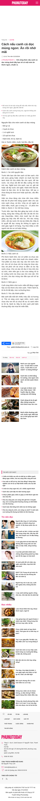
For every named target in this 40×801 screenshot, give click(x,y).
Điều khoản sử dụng (13, 797)
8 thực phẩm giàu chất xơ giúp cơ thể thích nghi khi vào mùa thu (20, 496)
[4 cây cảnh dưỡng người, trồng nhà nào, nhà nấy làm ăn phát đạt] (8, 596)
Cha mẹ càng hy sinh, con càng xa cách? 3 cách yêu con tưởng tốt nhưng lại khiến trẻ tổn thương (20, 511)
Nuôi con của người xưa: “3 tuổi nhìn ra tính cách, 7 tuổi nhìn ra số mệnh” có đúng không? (29, 367)
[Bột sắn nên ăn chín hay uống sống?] (8, 663)
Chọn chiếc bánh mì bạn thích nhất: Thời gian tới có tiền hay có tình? (27, 631)
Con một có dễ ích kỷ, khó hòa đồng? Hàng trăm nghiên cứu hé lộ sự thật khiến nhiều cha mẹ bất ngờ (19, 483)
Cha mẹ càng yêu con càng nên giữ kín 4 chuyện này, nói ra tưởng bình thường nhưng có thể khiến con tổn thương (20, 502)
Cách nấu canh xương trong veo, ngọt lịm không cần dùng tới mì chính (19, 111)
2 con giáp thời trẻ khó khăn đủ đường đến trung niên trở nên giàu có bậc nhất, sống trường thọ (26, 545)
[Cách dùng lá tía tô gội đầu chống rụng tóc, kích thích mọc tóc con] (10, 404)
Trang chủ (4, 40)
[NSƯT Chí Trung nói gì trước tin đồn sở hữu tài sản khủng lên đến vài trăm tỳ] (8, 575)
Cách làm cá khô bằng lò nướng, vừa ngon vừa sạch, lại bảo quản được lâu (29, 379)
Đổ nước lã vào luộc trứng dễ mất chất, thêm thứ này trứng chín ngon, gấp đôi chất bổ (20, 106)
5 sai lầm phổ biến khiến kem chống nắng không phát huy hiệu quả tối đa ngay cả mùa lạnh (27, 554)
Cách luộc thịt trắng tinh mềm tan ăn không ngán (19, 507)
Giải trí (26, 719)
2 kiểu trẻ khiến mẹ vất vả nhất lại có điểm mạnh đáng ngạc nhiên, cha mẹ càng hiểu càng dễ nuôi (19, 477)
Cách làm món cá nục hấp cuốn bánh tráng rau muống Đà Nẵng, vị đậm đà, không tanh (27, 652)
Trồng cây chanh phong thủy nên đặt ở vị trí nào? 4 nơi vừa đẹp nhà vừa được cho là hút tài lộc (27, 703)
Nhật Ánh (35, 352)
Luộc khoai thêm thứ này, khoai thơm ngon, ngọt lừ (26, 610)
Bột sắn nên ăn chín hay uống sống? (26, 661)
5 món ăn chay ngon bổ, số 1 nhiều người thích (19, 488)
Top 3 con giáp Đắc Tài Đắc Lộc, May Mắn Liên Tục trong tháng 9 (27, 640)
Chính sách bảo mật (26, 797)
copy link (35, 347)
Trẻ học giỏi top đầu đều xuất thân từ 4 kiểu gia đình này (19, 117)
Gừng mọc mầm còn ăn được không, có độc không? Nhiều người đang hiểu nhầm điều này (27, 693)
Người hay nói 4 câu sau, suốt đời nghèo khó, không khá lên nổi (26, 585)
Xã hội (9, 714)
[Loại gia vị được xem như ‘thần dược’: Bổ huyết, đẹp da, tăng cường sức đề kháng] (10, 392)
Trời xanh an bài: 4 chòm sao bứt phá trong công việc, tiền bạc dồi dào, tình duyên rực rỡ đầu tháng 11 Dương (27, 534)
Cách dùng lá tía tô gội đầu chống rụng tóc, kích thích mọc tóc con (29, 402)
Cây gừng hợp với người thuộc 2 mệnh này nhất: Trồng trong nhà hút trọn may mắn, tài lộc (27, 621)
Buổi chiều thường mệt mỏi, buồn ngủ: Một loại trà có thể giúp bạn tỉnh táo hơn (29, 415)
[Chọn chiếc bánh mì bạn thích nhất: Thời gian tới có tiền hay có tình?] (8, 632)
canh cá (24, 357)
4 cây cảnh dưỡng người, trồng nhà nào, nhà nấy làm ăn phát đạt (27, 594)
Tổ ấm (17, 714)
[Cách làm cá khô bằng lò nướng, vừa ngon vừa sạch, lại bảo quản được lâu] (10, 380)
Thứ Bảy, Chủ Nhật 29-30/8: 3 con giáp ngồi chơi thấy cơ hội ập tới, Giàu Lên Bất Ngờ (26, 672)
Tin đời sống (8, 728)
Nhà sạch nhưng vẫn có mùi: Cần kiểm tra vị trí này (25, 681)
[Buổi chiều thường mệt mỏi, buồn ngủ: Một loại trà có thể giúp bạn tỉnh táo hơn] (10, 416)
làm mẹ (12, 357)
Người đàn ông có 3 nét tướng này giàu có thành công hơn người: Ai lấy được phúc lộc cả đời (26, 524)
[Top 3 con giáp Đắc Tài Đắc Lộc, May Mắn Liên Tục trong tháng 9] (8, 643)
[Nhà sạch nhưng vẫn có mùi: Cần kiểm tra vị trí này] (8, 684)
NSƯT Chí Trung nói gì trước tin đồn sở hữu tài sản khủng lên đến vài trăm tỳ (27, 574)
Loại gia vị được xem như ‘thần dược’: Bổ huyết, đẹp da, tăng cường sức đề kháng (28, 391)
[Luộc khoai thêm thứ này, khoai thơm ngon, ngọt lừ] (8, 612)
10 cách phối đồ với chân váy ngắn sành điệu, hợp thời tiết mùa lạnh (26, 564)
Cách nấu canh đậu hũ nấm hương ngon (16, 491)
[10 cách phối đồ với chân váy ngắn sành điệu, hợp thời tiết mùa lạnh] (8, 565)
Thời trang (8, 723)
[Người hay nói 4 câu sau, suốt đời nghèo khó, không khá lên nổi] (8, 586)
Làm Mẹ (12, 40)
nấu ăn (18, 357)
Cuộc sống (19, 723)
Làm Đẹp (7, 719)
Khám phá (30, 723)
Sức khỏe (16, 719)
